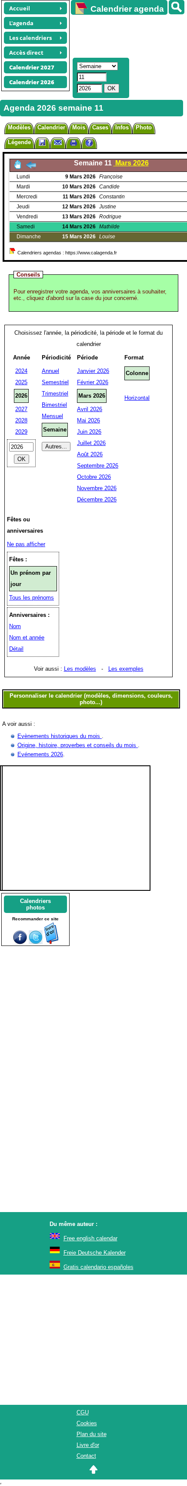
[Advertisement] (125, 35)
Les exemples (126, 669)
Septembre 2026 (97, 465)
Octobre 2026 (94, 477)
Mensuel (52, 416)
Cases (100, 127)
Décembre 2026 (97, 499)
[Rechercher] (176, 7)
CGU (83, 1412)
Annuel (50, 371)
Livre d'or (88, 1445)
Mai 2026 (88, 420)
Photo (144, 127)
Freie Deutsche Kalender (94, 1252)
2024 (21, 371)
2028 (21, 420)
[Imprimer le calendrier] (73, 144)
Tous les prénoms (31, 597)
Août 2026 (90, 454)
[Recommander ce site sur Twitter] (36, 942)
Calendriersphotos (35, 904)
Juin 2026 (89, 431)
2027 (21, 409)
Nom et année (26, 637)
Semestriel (55, 382)
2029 (21, 431)
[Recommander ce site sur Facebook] (20, 942)
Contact (86, 1456)
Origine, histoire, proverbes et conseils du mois (77, 745)
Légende (19, 142)
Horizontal (137, 398)
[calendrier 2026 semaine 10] (31, 167)
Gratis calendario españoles (98, 1267)
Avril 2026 (89, 409)
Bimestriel (54, 405)
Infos (122, 127)
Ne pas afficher (26, 544)
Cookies (87, 1423)
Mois (78, 127)
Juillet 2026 (91, 443)
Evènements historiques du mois (59, 736)
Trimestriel (55, 393)
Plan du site (92, 1434)
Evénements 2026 (40, 754)
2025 (21, 382)
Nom (15, 626)
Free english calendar (90, 1238)
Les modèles (80, 669)
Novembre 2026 (97, 488)
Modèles (19, 127)
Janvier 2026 (93, 371)
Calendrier (51, 127)
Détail (16, 649)
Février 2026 (92, 382)
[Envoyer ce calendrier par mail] (58, 142)
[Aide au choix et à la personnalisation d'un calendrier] (89, 144)
